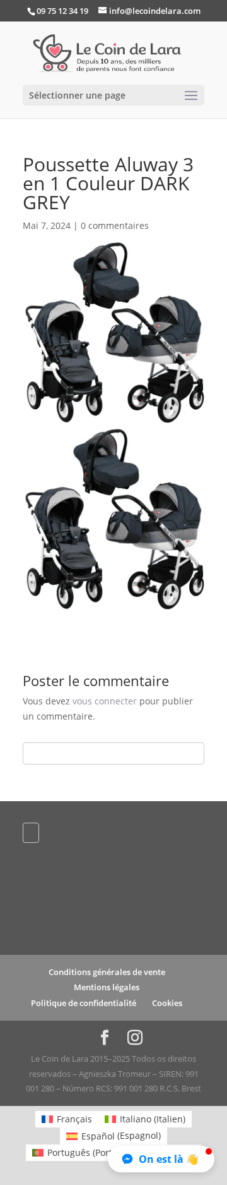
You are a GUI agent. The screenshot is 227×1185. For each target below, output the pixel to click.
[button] (161, 1159)
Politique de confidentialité (83, 1003)
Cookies (167, 1003)
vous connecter (105, 701)
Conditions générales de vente (107, 972)
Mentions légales (106, 987)
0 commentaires (115, 225)
